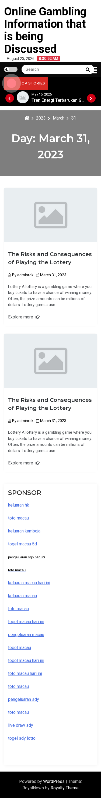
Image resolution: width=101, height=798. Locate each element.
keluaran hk (18, 505)
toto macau (18, 712)
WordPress (54, 781)
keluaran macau (22, 595)
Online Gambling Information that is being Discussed (45, 30)
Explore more (21, 317)
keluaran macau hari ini (29, 582)
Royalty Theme (65, 787)
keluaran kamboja (24, 531)
